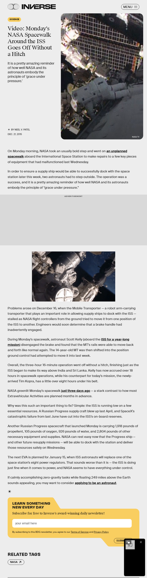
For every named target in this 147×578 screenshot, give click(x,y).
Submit (121, 540)
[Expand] (128, 542)
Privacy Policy (101, 532)
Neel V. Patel (22, 129)
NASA (14, 562)
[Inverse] (38, 6)
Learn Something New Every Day (31, 505)
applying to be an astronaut (95, 483)
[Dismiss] (141, 542)
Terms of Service (80, 532)
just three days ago (75, 391)
